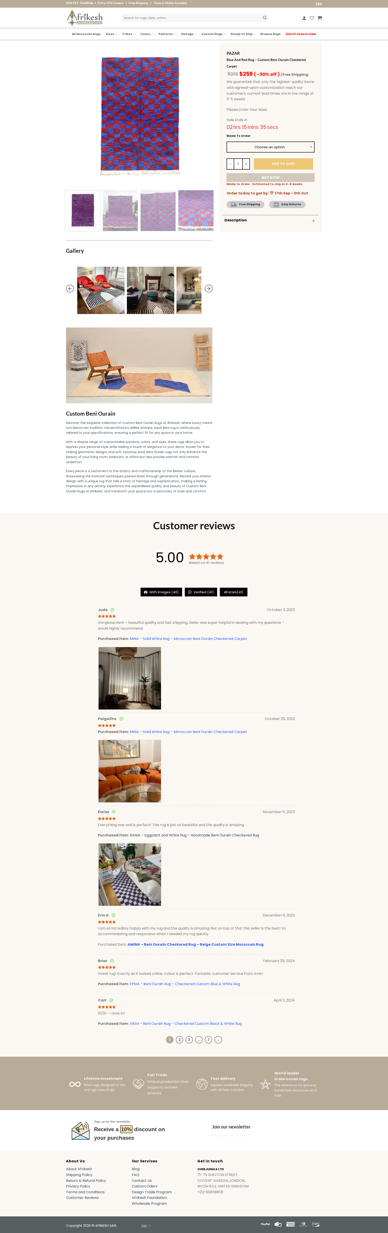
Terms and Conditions (85, 1192)
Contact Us (142, 1180)
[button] (304, 18)
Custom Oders (144, 1186)
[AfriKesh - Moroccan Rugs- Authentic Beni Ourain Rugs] (84, 18)
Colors (145, 34)
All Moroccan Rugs (86, 34)
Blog (135, 1169)
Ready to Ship (242, 34)
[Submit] (265, 18)
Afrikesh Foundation (149, 1197)
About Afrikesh (79, 1169)
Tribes (127, 34)
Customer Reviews (82, 1197)
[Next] (204, 113)
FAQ (319, 4)
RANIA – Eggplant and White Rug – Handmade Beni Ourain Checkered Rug (194, 835)
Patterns (166, 34)
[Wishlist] (312, 18)
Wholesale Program (149, 1203)
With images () (163, 592)
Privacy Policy (78, 1186)
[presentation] (70, 288)
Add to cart (283, 163)
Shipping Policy (79, 1174)
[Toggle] (313, 220)
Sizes (110, 34)
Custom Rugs (212, 34)
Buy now (271, 177)
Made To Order (239, 135)
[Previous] (75, 113)
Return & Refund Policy (86, 1180)
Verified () (203, 592)
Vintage (187, 34)
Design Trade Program (152, 1192)
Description (236, 220)
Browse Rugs (270, 34)
